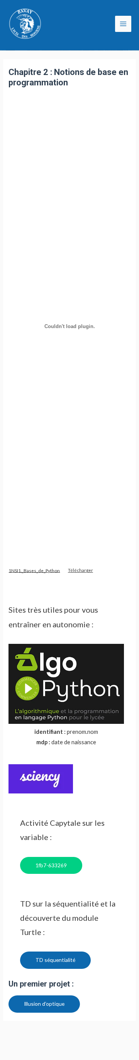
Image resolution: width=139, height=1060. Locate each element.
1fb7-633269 (51, 865)
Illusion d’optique (44, 1003)
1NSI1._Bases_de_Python (34, 570)
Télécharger (80, 570)
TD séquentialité (55, 960)
